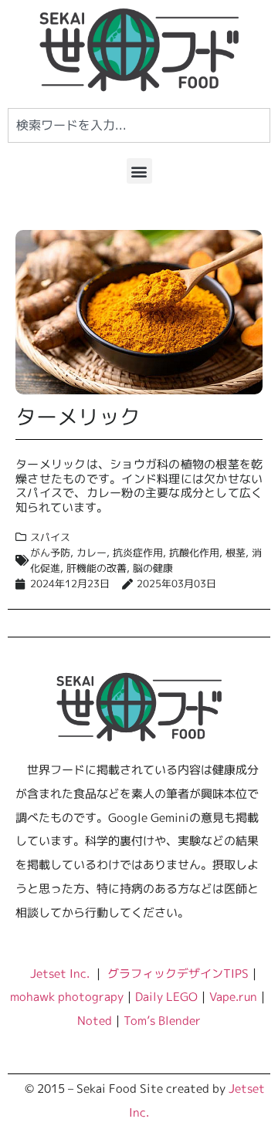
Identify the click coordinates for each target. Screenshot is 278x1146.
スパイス (50, 537)
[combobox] (139, 125)
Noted (94, 1020)
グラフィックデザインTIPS (178, 973)
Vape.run (233, 996)
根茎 (235, 552)
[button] (139, 171)
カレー (91, 552)
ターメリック (78, 416)
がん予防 (50, 552)
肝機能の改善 (96, 568)
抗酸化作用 (194, 552)
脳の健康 (153, 568)
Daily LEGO (166, 996)
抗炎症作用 (138, 552)
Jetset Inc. (61, 973)
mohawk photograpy (67, 996)
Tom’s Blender (162, 1020)
